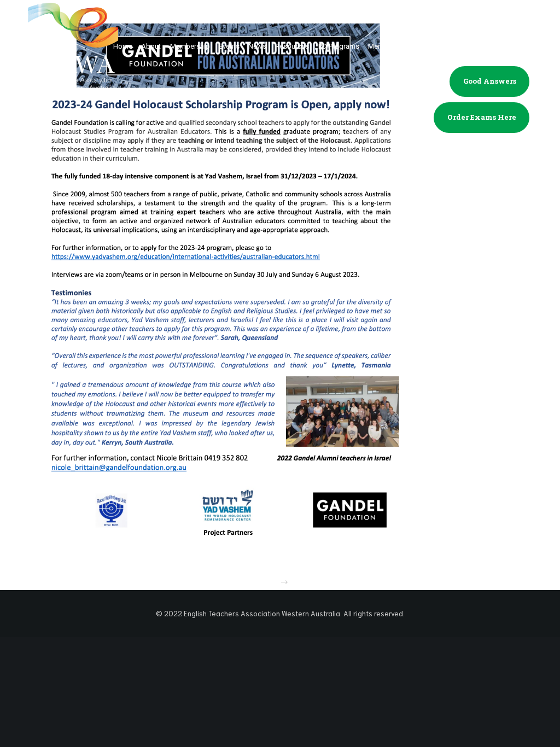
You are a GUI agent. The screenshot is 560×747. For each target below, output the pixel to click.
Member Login (489, 45)
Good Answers (489, 81)
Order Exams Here (481, 117)
